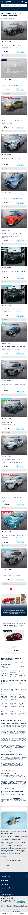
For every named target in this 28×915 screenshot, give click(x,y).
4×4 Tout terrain (21, 733)
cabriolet (8, 734)
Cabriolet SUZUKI (13, 670)
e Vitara (2, 683)
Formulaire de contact (7, 894)
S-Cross (11, 685)
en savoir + (3, 856)
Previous (1, 641)
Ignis (2, 685)
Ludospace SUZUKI (14, 674)
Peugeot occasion (4, 765)
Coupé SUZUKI (13, 672)
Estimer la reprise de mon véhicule (11, 864)
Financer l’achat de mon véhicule (13, 860)
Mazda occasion (17, 760)
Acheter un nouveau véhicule (12, 809)
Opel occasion (11, 760)
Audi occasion (19, 766)
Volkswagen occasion (9, 767)
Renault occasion (20, 764)
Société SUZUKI (22, 675)
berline (2, 734)
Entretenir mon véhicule (11, 869)
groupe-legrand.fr (14, 738)
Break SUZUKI (4, 675)
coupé (12, 734)
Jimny (11, 683)
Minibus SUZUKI (13, 676)
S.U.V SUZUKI (21, 673)
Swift (20, 683)
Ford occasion (21, 759)
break (5, 734)
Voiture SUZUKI (22, 666)
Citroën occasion (4, 760)
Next (26, 641)
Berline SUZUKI (4, 673)
